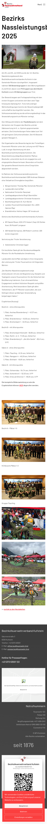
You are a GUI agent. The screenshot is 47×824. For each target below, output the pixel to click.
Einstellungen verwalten (23, 817)
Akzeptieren (23, 689)
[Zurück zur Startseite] (12, 4)
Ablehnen (23, 811)
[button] (41, 4)
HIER (21, 385)
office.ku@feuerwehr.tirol (18, 646)
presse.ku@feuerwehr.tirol (18, 649)
